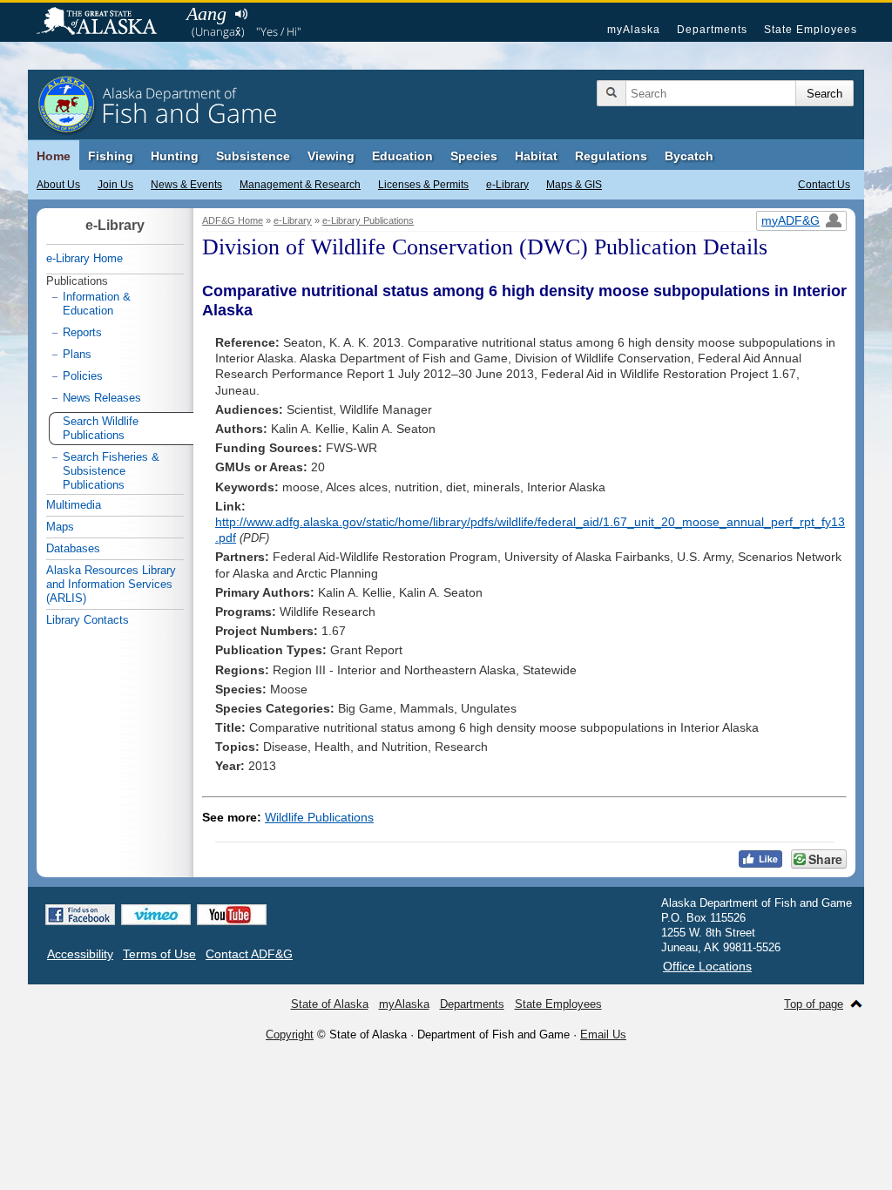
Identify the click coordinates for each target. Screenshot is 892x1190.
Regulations (611, 156)
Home (54, 156)
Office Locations (707, 966)
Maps (60, 526)
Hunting (175, 156)
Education (402, 156)
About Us (58, 185)
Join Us (115, 185)
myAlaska (633, 30)
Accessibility (80, 954)
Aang (206, 13)
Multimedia (73, 504)
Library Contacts (87, 619)
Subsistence (253, 156)
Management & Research (300, 185)
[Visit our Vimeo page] (156, 914)
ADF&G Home (232, 220)
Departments (712, 30)
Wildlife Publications (319, 817)
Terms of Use (159, 954)
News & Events (186, 185)
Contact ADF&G (249, 954)
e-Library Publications (368, 220)
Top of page (813, 1004)
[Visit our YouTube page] (232, 914)
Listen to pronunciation (241, 14)
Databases (73, 548)
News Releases (102, 397)
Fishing (110, 156)
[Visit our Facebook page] (80, 914)
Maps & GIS (574, 185)
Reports (82, 332)
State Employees (810, 30)
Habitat (536, 156)
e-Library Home (84, 258)
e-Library (507, 185)
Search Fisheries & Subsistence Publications (111, 470)
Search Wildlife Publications (101, 428)
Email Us (603, 1034)
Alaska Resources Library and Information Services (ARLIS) (111, 584)
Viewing (331, 156)
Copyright (290, 1034)
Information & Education (97, 303)
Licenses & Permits (423, 185)
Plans (77, 354)
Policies (83, 375)
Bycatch (689, 156)
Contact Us (824, 185)
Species (473, 156)
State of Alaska (105, 22)
